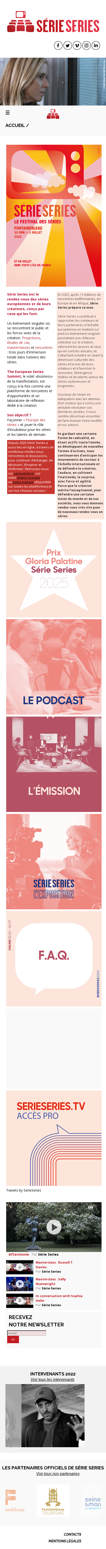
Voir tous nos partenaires (58, 1474)
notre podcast (23, 482)
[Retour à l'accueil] (53, 114)
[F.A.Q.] (54, 958)
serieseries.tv (24, 473)
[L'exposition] (54, 861)
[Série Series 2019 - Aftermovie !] (54, 1226)
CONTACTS (72, 1534)
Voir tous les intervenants (52, 1379)
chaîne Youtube (28, 477)
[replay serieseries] (54, 1138)
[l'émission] (54, 763)
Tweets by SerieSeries (23, 1190)
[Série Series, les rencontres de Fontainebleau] (53, 18)
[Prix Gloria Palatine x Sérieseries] (54, 569)
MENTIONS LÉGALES (65, 1541)
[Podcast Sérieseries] (54, 666)
